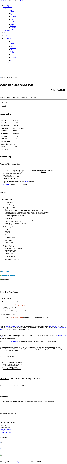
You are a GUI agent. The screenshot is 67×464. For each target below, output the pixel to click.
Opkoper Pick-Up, (57, 347)
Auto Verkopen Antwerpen (10, 365)
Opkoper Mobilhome (18, 349)
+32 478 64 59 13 (6, 432)
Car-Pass (26, 181)
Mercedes (5, 84)
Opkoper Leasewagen (41, 349)
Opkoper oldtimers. (13, 350)
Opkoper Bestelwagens (29, 347)
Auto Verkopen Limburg (10, 367)
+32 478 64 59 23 (6, 430)
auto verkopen (52, 326)
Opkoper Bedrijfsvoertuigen (44, 347)
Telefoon (4, 102)
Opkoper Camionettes (6, 349)
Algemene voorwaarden (23, 462)
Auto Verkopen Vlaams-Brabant (12, 369)
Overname (6, 184)
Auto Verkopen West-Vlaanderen (12, 364)
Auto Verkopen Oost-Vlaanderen (12, 362)
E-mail (4, 106)
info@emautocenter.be (7, 429)
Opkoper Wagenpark (54, 349)
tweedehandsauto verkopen (13, 326)
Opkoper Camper (30, 349)
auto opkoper (15, 341)
